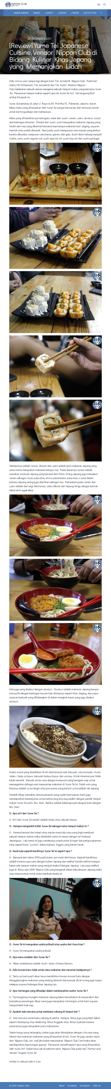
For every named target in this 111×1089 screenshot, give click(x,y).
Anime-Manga (21, 12)
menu (99, 4)
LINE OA (97, 1085)
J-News (75, 12)
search (104, 4)
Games (36, 12)
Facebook (72, 1085)
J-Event (49, 12)
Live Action (90, 12)
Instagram (85, 1085)
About (62, 1085)
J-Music (62, 12)
